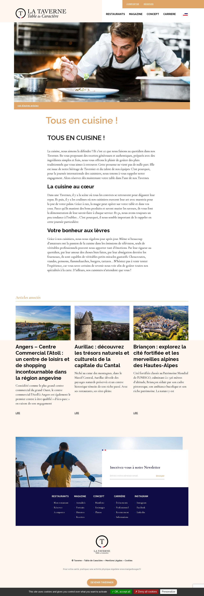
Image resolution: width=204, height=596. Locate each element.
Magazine (135, 14)
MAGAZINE (80, 496)
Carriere (169, 14)
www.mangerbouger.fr (130, 569)
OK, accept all (122, 591)
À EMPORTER (133, 4)
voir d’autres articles (28, 106)
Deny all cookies (147, 591)
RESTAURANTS (60, 496)
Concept (153, 14)
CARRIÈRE (119, 496)
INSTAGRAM (141, 496)
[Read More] (18, 413)
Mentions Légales (114, 560)
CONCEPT (98, 496)
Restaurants (115, 14)
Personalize (168, 591)
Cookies (128, 560)
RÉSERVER (148, 4)
